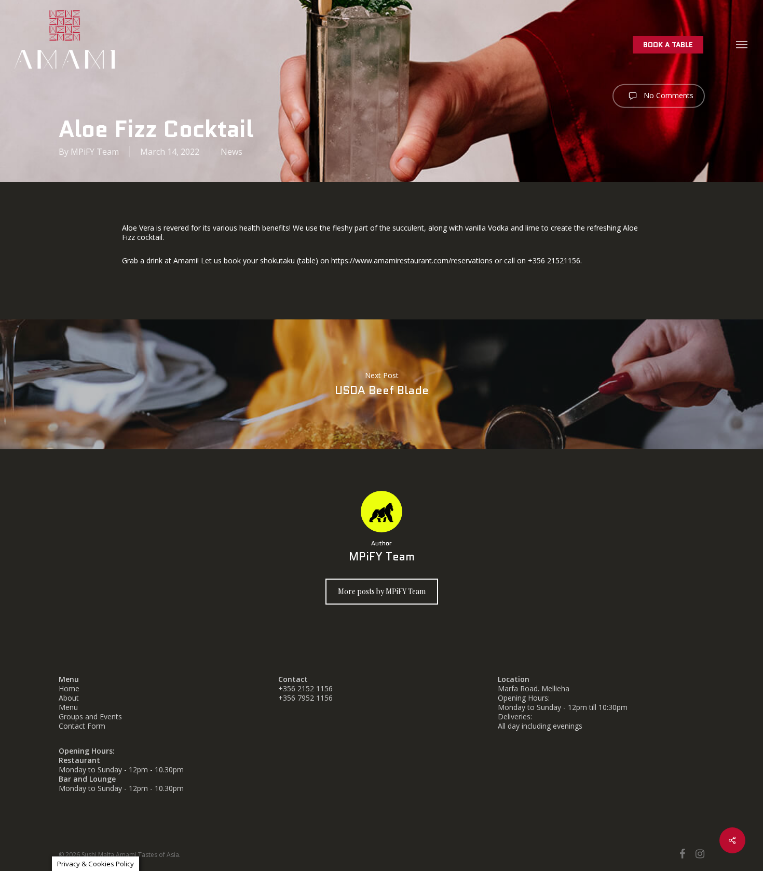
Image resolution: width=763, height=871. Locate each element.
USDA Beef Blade (381, 384)
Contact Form (82, 726)
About (69, 698)
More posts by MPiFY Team (382, 591)
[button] (742, 44)
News (231, 151)
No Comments (667, 95)
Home (69, 688)
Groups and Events (90, 716)
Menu (68, 707)
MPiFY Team (95, 151)
